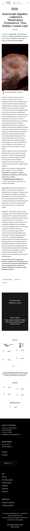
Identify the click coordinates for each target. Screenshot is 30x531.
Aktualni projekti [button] (6, 482)
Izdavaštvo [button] (5, 485)
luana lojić (17, 279)
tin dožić (5, 282)
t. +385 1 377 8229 (7, 432)
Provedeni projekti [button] (7, 480)
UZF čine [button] (4, 477)
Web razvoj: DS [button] (15, 527)
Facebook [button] (4, 452)
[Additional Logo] (17, 3)
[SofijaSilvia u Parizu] (15, 302)
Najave (15, 9)
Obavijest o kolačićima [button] (8, 502)
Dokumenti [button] (5, 488)
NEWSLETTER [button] (7, 463)
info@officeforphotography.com (13, 179)
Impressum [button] (5, 491)
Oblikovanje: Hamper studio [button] (15, 524)
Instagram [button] (5, 455)
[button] (27, 3)
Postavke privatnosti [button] (8, 505)
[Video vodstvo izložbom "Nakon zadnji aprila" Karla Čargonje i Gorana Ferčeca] (15, 321)
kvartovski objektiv (7, 279)
